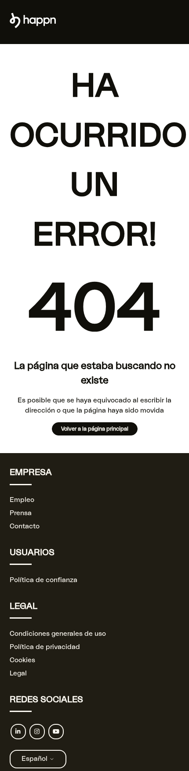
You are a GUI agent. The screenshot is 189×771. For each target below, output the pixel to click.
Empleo (22, 500)
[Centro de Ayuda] (33, 26)
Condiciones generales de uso (58, 634)
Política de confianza (43, 580)
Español (35, 759)
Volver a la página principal (94, 429)
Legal (18, 673)
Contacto (25, 526)
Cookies (22, 660)
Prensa (21, 513)
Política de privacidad (45, 647)
